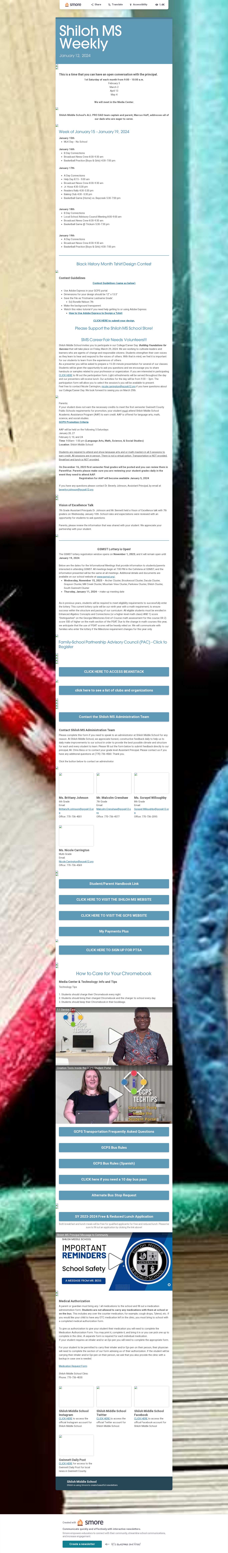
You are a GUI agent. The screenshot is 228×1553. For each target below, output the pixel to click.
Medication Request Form (73, 1366)
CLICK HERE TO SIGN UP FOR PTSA (114, 950)
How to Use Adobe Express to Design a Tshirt (95, 313)
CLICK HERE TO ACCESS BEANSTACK (114, 672)
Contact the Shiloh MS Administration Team (114, 717)
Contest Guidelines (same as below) (114, 283)
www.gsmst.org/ (106, 576)
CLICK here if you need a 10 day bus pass (114, 1179)
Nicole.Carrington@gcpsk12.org (76, 861)
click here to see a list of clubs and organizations (114, 690)
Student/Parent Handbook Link (114, 884)
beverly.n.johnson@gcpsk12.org (76, 489)
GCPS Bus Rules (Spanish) (114, 1163)
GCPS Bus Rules (114, 1148)
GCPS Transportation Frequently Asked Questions (114, 1132)
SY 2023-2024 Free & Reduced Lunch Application (114, 1217)
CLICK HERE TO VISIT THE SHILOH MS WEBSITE (114, 900)
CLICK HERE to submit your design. (114, 320)
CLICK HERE (65, 1418)
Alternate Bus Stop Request (114, 1195)
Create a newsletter (82, 1544)
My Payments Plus (114, 931)
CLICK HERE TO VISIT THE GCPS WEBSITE (114, 916)
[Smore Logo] (73, 4)
